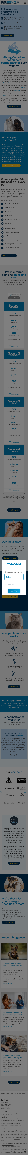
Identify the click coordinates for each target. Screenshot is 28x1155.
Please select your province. (13, 572)
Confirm (14, 591)
